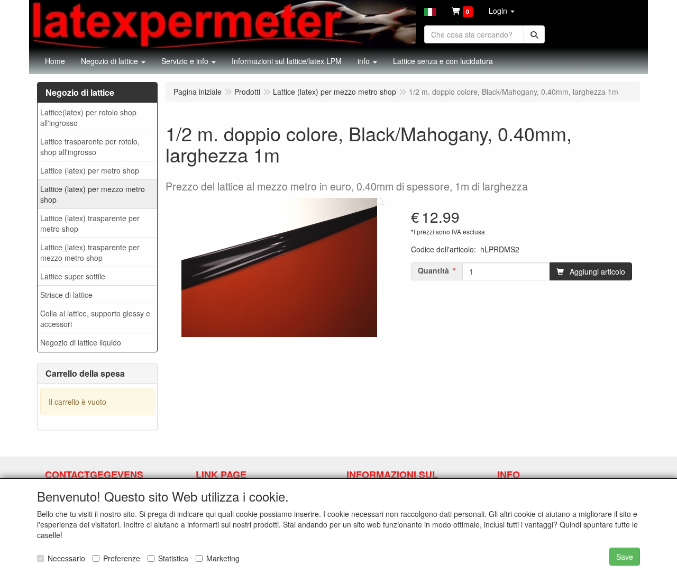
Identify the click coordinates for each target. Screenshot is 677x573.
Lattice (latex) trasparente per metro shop (90, 223)
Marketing (223, 558)
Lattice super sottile (72, 276)
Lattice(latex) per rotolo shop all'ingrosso (88, 117)
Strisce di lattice (66, 294)
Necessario (66, 558)
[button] (430, 10)
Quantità (433, 270)
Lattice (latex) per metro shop (89, 170)
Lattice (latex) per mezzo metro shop (92, 194)
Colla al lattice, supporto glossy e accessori (95, 318)
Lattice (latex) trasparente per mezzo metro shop (90, 252)
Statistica (173, 558)
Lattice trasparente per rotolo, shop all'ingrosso (90, 146)
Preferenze (121, 558)
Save (624, 556)
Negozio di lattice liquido (80, 342)
